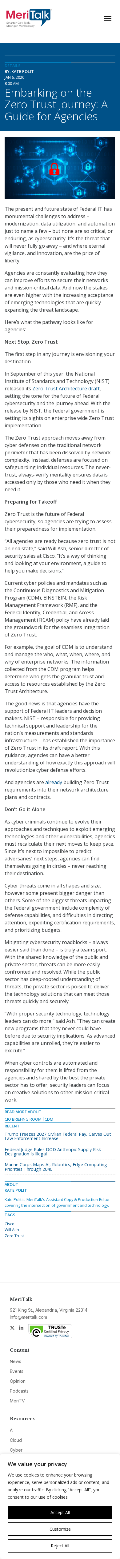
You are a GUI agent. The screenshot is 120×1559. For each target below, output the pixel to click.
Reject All (60, 1546)
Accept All (60, 1512)
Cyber (16, 1450)
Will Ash (12, 1229)
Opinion (18, 1381)
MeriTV (17, 1400)
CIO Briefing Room (23, 1119)
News (15, 1361)
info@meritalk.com (28, 1317)
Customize (60, 1529)
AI (12, 1430)
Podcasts (19, 1391)
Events (16, 1371)
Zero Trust (14, 1235)
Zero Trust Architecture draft (66, 388)
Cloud (16, 1440)
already (53, 782)
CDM (49, 1119)
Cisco (9, 1223)
